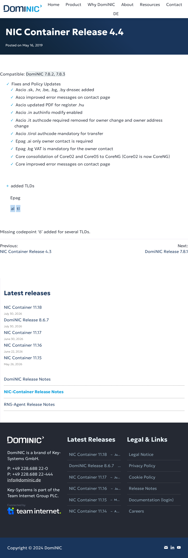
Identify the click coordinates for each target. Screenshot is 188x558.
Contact (174, 4)
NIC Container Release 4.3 (25, 248)
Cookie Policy (142, 477)
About (127, 4)
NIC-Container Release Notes (34, 391)
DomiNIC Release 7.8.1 (166, 248)
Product (73, 4)
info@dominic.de (24, 479)
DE (116, 13)
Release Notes (143, 488)
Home (53, 4)
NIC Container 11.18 (23, 307)
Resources (150, 4)
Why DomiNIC (101, 4)
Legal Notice (141, 454)
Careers (136, 511)
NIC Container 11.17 (22, 332)
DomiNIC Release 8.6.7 (26, 319)
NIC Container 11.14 (88, 511)
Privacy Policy (142, 465)
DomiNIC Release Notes (27, 379)
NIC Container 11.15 (22, 357)
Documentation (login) (151, 499)
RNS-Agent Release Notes (29, 404)
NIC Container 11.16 (23, 345)
